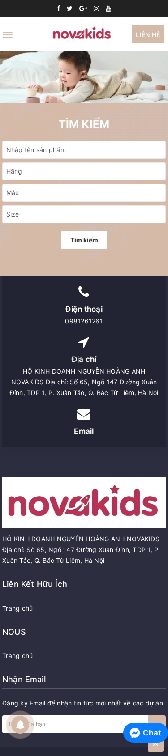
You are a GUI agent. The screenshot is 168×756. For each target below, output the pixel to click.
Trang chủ (17, 608)
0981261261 (84, 321)
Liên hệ (148, 34)
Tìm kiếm (84, 240)
